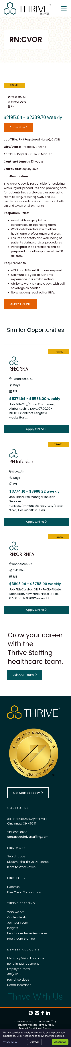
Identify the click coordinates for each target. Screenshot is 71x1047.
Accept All (60, 1041)
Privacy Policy (46, 1024)
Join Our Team (17, 922)
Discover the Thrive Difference (28, 862)
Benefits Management (23, 963)
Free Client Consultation (24, 892)
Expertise (13, 887)
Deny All (34, 1041)
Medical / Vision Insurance (25, 958)
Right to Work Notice (21, 867)
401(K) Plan (14, 974)
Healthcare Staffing (21, 938)
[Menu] (64, 8)
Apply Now (17, 127)
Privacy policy (10, 1042)
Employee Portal (18, 969)
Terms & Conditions (30, 1028)
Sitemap (47, 1028)
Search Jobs (16, 856)
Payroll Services (18, 979)
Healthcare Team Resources (27, 933)
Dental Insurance (19, 985)
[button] (24, 675)
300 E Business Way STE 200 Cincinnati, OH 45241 (27, 821)
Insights (12, 928)
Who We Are (15, 912)
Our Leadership (18, 917)
